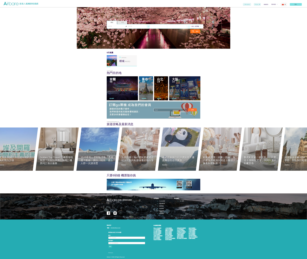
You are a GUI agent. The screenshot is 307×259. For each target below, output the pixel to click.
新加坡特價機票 (181, 233)
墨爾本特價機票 (169, 230)
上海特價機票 (168, 228)
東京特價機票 (157, 234)
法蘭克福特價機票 (158, 235)
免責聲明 (161, 208)
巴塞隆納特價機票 (181, 232)
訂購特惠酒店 (247, 4)
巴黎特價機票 (192, 232)
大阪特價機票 (192, 230)
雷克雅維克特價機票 (182, 238)
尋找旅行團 (257, 4)
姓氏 (109, 235)
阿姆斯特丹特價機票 (170, 238)
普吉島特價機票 (157, 233)
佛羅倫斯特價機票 (181, 228)
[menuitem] (283, 4)
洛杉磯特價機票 (169, 235)
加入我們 (182, 201)
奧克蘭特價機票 (157, 232)
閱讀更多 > (124, 165)
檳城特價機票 (168, 234)
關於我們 (161, 211)
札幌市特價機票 (169, 229)
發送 (110, 246)
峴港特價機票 (168, 232)
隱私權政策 (162, 203)
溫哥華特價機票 (192, 235)
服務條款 (161, 206)
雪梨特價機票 (168, 233)
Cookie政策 (162, 201)
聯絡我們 (161, 213)
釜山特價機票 (157, 238)
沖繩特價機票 (180, 234)
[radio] (112, 22)
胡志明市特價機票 (193, 237)
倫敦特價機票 (192, 228)
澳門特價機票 (157, 237)
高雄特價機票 (168, 239)
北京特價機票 (157, 229)
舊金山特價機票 (157, 228)
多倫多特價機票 (181, 230)
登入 (296, 4)
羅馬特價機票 (180, 237)
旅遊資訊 (266, 4)
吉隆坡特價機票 (192, 229)
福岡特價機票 (168, 237)
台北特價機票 (180, 229)
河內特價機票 (192, 234)
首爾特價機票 (192, 238)
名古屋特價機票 (157, 230)
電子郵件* (110, 240)
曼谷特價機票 (192, 233)
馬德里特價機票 (157, 239)
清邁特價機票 (180, 235)
